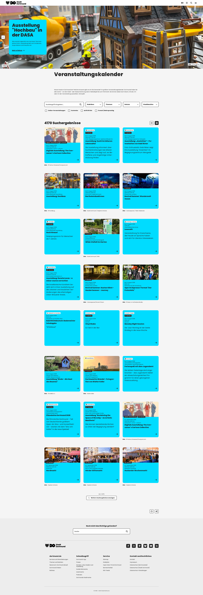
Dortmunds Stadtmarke (83, 577)
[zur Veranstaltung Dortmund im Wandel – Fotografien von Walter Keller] (101, 374)
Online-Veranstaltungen (56, 110)
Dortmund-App (81, 559)
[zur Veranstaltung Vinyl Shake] (101, 328)
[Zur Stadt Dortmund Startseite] (16, 2)
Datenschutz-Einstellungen (138, 570)
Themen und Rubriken (56, 562)
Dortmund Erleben (55, 568)
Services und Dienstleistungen (58, 559)
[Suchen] (80, 104)
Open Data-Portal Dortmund (112, 565)
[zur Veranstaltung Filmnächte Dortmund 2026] (62, 419)
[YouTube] (151, 546)
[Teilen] (157, 511)
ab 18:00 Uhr (88, 110)
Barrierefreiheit (108, 568)
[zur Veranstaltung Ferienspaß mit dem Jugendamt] (141, 374)
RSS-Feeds (106, 570)
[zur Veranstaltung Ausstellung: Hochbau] (62, 191)
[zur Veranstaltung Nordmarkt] (62, 465)
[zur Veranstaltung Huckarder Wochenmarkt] (141, 465)
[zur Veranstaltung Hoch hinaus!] (62, 236)
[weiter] (200, 37)
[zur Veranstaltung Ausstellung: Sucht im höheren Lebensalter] (101, 145)
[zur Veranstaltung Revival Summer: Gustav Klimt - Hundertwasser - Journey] (101, 282)
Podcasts (79, 575)
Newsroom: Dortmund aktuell (58, 565)
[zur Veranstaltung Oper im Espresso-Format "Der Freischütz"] (141, 282)
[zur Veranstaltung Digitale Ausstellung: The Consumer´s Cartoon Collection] (62, 145)
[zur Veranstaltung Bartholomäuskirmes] (101, 191)
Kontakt (132, 559)
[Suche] (127, 531)
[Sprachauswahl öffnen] (182, 3)
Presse (78, 562)
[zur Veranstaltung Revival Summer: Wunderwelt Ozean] (141, 191)
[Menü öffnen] (196, 3)
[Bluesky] (145, 546)
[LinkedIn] (157, 546)
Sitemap (105, 559)
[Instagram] (134, 546)
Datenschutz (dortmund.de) (138, 565)
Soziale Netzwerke (82, 569)
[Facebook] (128, 546)
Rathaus (52, 570)
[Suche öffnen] (191, 3)
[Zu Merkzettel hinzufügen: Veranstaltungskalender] (152, 511)
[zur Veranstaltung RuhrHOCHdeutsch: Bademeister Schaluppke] (62, 328)
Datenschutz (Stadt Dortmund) (140, 568)
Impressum (133, 562)
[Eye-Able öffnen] (187, 3)
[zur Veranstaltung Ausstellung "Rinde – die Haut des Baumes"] (62, 374)
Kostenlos (74, 110)
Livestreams (80, 572)
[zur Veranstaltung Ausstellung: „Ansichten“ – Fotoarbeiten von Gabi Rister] (141, 145)
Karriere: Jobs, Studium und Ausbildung (84, 565)
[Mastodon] (139, 546)
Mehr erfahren (17, 50)
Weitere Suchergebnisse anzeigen (103, 498)
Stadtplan (106, 562)
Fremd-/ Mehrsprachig (106, 110)
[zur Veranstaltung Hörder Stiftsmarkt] (101, 465)
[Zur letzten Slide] (3, 37)
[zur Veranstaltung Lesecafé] (141, 236)
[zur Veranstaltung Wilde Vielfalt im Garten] (101, 236)
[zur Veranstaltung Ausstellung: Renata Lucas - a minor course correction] (62, 282)
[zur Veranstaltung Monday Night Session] (141, 328)
